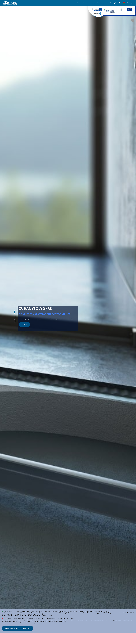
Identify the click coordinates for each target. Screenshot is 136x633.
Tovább (24, 328)
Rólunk (84, 3)
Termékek (77, 3)
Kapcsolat (103, 3)
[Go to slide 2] (14, 312)
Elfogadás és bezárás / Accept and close (17, 628)
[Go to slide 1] (14, 307)
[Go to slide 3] (14, 316)
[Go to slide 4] (14, 320)
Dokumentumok (93, 3)
